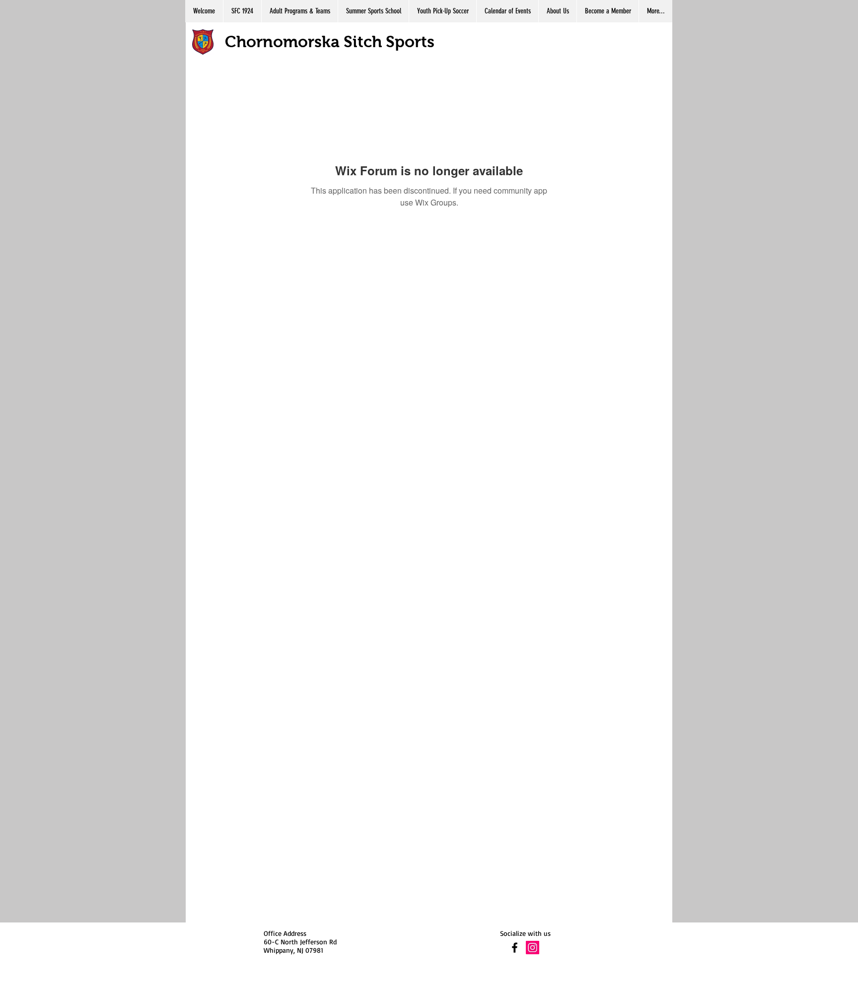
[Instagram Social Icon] (532, 947)
